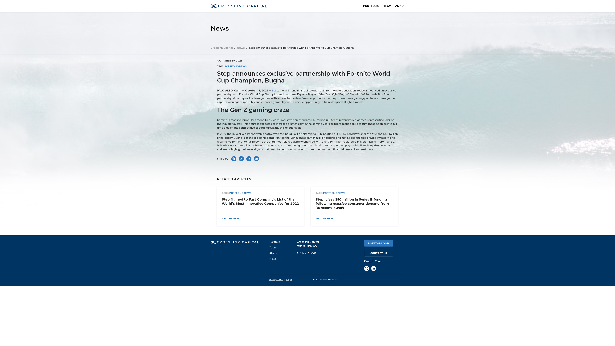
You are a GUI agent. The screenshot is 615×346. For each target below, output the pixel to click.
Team (387, 6)
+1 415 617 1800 (306, 252)
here (370, 149)
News (272, 259)
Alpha (399, 6)
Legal (289, 280)
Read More (229, 218)
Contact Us (378, 253)
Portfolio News (235, 66)
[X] (366, 268)
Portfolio (371, 6)
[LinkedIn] (373, 268)
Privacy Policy (276, 280)
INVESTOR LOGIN (378, 243)
